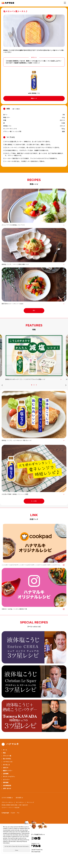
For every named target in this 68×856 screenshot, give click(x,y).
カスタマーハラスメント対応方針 (10, 807)
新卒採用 (18, 797)
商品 (4, 753)
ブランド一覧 (7, 756)
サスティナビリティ (9, 776)
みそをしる (6, 764)
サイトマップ (30, 802)
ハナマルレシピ (7, 762)
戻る (34, 310)
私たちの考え (7, 759)
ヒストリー (6, 779)
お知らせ (5, 767)
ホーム (5, 750)
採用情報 (5, 782)
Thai (18, 813)
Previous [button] (2, 385)
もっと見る (34, 501)
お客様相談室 (7, 785)
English (13, 813)
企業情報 (5, 773)
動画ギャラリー (7, 770)
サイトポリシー (20, 802)
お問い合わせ (7, 788)
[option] (34, 357)
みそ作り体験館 (6, 797)
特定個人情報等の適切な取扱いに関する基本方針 (15, 805)
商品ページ (34, 98)
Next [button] (65, 385)
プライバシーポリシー (8, 802)
